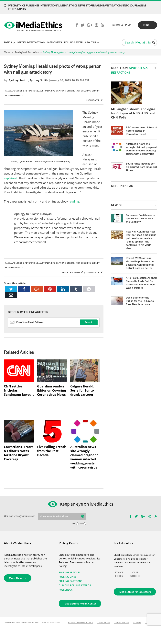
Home (7, 52)
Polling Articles (69, 572)
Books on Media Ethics (80, 622)
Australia (44, 90)
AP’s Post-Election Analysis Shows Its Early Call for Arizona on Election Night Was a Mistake (141, 283)
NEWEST (117, 205)
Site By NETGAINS (51, 622)
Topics (8, 42)
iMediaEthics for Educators (135, 592)
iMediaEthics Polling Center (80, 603)
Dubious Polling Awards (75, 585)
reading (73, 201)
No (81, 523)
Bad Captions (58, 90)
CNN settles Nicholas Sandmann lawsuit (19, 390)
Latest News (54, 42)
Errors (70, 90)
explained (10, 178)
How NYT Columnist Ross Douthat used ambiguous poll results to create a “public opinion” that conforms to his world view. (141, 240)
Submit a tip (93, 100)
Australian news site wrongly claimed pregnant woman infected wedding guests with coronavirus (84, 457)
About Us (90, 42)
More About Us (17, 578)
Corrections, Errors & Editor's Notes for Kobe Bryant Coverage (18, 453)
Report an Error (71, 272)
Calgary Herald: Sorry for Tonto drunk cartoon (82, 390)
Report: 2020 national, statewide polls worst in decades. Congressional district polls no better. (140, 263)
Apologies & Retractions (27, 52)
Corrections (103, 622)
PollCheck (65, 589)
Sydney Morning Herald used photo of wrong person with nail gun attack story (84, 52)
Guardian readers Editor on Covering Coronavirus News (51, 390)
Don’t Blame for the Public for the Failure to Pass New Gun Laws (140, 301)
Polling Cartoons (70, 581)
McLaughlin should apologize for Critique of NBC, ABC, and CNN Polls (133, 113)
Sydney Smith (18, 80)
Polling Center (73, 42)
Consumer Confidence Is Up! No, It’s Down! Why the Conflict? (140, 218)
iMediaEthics (33, 25)
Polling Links (67, 576)
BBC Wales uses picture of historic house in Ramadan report (141, 131)
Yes (73, 523)
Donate (147, 25)
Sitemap (137, 622)
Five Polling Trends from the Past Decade (51, 451)
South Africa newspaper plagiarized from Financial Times (141, 167)
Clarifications (121, 622)
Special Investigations (31, 42)
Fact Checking (83, 90)
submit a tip (120, 25)
